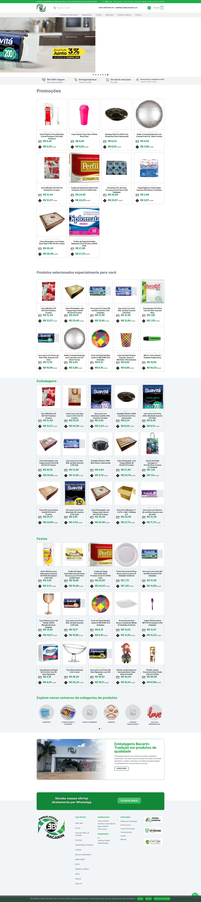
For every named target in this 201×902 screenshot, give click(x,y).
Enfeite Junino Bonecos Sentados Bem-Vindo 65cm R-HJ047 (126, 672)
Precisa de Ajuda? (128, 1)
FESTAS (98, 15)
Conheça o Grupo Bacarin (106, 823)
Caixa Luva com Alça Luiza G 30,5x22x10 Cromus (74, 416)
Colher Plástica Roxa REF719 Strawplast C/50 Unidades (152, 623)
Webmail (123, 839)
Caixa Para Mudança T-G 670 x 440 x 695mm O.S (126, 512)
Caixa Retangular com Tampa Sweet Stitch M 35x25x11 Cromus (48, 463)
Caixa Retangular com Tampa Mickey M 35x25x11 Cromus (126, 463)
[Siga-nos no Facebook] (103, 1)
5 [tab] (103, 74)
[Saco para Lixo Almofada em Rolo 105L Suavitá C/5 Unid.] (100, 397)
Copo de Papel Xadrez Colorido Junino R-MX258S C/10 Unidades (126, 357)
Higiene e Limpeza (124, 15)
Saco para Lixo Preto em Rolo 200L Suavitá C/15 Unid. (48, 357)
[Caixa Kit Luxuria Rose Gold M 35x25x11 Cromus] (48, 493)
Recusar (148, 898)
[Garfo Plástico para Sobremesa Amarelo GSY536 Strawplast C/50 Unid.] (48, 554)
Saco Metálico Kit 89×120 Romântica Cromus (52, 189)
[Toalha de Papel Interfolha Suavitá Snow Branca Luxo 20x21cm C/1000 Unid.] (74, 554)
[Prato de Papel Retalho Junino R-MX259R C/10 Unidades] (100, 338)
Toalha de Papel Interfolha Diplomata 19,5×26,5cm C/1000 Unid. (84, 243)
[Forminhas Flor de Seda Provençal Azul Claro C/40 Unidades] (117, 168)
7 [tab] (107, 74)
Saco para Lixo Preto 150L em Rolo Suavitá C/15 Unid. (74, 623)
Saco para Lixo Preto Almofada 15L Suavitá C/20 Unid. (75, 512)
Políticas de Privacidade (128, 821)
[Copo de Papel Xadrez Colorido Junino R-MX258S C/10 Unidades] (126, 338)
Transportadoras (126, 832)
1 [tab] (93, 74)
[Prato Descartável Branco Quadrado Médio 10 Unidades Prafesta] (126, 604)
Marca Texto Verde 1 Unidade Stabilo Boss (152, 356)
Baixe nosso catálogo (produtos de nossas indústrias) (149, 1)
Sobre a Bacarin (117, 1)
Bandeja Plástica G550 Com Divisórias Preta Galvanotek (116, 135)
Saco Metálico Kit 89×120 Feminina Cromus (48, 310)
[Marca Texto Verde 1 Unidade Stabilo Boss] (152, 338)
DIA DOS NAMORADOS (83, 854)
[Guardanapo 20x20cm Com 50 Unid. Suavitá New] (152, 291)
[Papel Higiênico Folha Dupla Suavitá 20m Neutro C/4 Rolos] (149, 168)
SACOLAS (78, 883)
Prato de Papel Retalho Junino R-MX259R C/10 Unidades (100, 357)
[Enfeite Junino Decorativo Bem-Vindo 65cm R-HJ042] (152, 653)
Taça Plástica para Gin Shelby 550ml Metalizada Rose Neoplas (48, 624)
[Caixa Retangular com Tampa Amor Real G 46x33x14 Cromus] (52, 221)
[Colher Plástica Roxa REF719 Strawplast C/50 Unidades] (152, 604)
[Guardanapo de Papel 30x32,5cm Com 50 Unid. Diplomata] (48, 653)
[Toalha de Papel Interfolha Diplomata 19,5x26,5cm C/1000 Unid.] (84, 221)
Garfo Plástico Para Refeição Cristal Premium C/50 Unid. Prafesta (52, 136)
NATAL (77, 874)
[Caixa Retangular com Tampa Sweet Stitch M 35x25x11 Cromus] (48, 444)
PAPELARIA (79, 823)
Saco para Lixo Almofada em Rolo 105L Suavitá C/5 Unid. (100, 416)
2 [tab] (95, 74)
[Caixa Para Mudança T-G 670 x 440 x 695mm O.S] (126, 493)
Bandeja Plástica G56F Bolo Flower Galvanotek (100, 462)
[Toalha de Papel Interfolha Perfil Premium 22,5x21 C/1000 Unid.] (84, 168)
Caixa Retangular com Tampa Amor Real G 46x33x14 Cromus (52, 242)
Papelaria (109, 15)
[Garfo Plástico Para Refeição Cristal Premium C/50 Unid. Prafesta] (52, 114)
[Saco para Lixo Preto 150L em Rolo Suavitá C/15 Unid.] (74, 604)
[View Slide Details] (100, 44)
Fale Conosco (102, 829)
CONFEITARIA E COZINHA (84, 845)
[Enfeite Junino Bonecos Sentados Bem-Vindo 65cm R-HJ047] (126, 653)
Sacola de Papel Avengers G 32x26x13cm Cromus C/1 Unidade (152, 464)
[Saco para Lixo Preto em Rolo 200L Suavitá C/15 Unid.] (48, 338)
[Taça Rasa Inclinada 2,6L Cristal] (74, 653)
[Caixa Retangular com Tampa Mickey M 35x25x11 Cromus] (126, 444)
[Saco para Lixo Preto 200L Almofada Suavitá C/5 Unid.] (152, 397)
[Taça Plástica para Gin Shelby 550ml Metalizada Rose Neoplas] (48, 604)
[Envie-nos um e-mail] (109, 1)
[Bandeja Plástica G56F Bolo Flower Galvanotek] (100, 444)
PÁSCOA (78, 879)
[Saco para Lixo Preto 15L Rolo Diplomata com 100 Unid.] (100, 653)
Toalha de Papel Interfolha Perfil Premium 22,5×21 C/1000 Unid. (84, 189)
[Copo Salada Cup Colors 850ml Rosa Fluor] (84, 114)
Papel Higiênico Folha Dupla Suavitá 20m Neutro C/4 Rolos (149, 189)
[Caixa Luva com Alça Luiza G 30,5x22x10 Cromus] (74, 397)
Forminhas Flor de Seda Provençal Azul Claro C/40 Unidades (117, 190)
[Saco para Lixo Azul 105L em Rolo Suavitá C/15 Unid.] (126, 291)
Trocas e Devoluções (127, 828)
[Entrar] (149, 8)
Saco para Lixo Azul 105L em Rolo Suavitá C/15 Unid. (126, 310)
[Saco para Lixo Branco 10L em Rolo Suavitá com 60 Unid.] (152, 493)
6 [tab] (105, 74)
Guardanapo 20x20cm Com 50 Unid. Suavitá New (152, 310)
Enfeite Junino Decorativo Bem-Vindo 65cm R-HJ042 (152, 672)
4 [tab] (100, 74)
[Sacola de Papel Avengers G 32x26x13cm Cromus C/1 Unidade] (152, 444)
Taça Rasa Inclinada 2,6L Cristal (74, 671)
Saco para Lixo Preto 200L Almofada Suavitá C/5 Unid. (152, 416)
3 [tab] (98, 74)
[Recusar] (198, 899)
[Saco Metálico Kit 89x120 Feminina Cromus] (48, 291)
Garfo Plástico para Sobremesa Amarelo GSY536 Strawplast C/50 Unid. (48, 574)
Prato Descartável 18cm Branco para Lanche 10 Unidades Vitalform (126, 573)
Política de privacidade (162, 898)
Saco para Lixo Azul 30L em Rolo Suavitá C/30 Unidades (100, 310)
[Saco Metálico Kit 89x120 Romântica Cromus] (52, 168)
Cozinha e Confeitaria (69, 15)
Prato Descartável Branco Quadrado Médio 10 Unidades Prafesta (126, 623)
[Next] (164, 716)
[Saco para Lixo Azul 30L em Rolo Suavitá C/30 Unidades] (100, 291)
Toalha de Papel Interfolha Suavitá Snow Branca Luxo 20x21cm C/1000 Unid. (74, 574)
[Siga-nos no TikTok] (112, 1)
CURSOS (138, 15)
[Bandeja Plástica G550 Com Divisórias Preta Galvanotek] (117, 114)
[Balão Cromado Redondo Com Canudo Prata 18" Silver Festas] (149, 114)
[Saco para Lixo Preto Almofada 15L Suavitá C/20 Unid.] (74, 493)
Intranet (123, 836)
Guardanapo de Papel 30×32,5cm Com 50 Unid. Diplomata (49, 672)
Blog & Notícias (103, 826)
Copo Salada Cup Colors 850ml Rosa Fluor (84, 135)
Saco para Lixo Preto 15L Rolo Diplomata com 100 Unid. (100, 672)
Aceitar (140, 898)
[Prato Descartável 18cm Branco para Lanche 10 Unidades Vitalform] (126, 554)
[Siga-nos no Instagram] (105, 1)
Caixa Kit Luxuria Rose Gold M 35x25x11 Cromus (48, 512)
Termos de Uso (125, 825)
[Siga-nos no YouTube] (107, 1)
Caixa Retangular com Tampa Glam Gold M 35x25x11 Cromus (74, 310)
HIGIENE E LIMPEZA (82, 869)
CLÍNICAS (78, 840)
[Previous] (36, 716)
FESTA (77, 864)
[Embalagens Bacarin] (42, 8)
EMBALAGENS (87, 15)
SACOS (77, 828)
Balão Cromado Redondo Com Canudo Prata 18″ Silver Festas (149, 135)
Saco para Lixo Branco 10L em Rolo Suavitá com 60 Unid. (152, 512)
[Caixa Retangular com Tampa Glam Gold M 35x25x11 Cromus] (74, 291)
